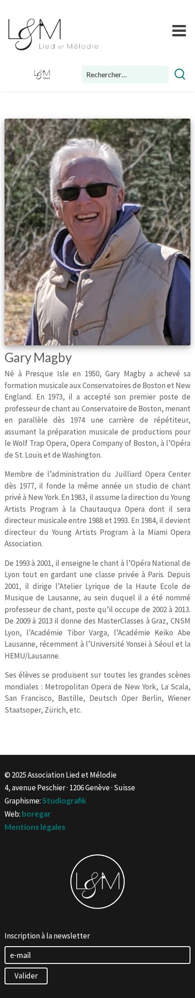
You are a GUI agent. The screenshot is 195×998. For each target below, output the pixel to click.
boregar (36, 813)
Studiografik (64, 800)
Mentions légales (35, 827)
